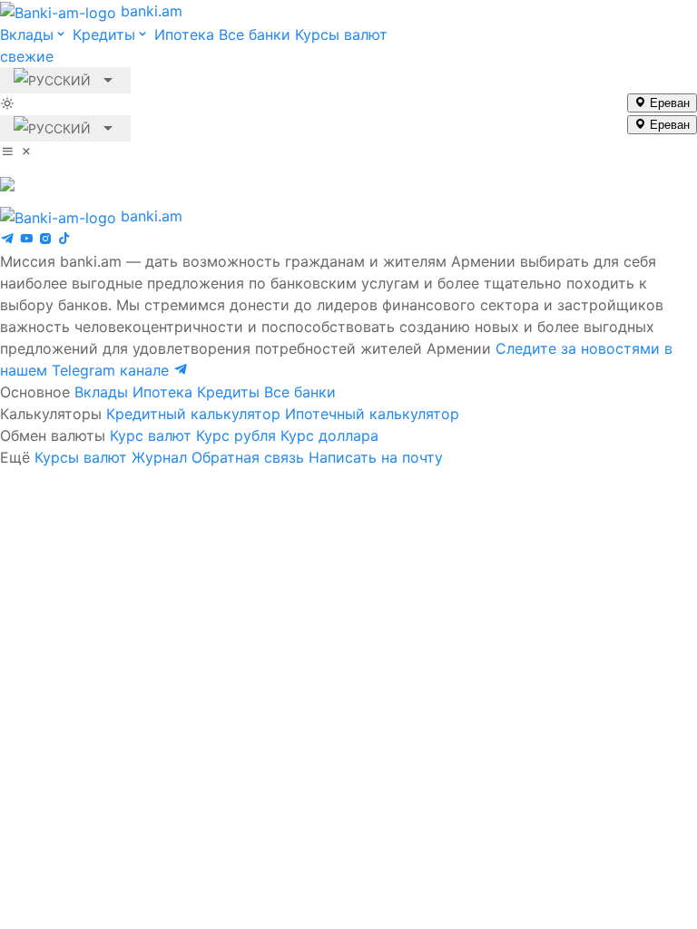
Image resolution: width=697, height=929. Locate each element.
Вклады (101, 392)
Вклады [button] (27, 34)
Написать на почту (376, 457)
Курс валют (150, 435)
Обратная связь (247, 457)
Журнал (159, 457)
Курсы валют (80, 457)
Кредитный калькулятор (193, 414)
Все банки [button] (254, 34)
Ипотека (162, 392)
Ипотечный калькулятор (372, 414)
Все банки (300, 392)
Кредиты (228, 392)
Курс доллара (329, 435)
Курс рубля (236, 435)
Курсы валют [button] (194, 45)
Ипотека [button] (184, 34)
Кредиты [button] (104, 34)
